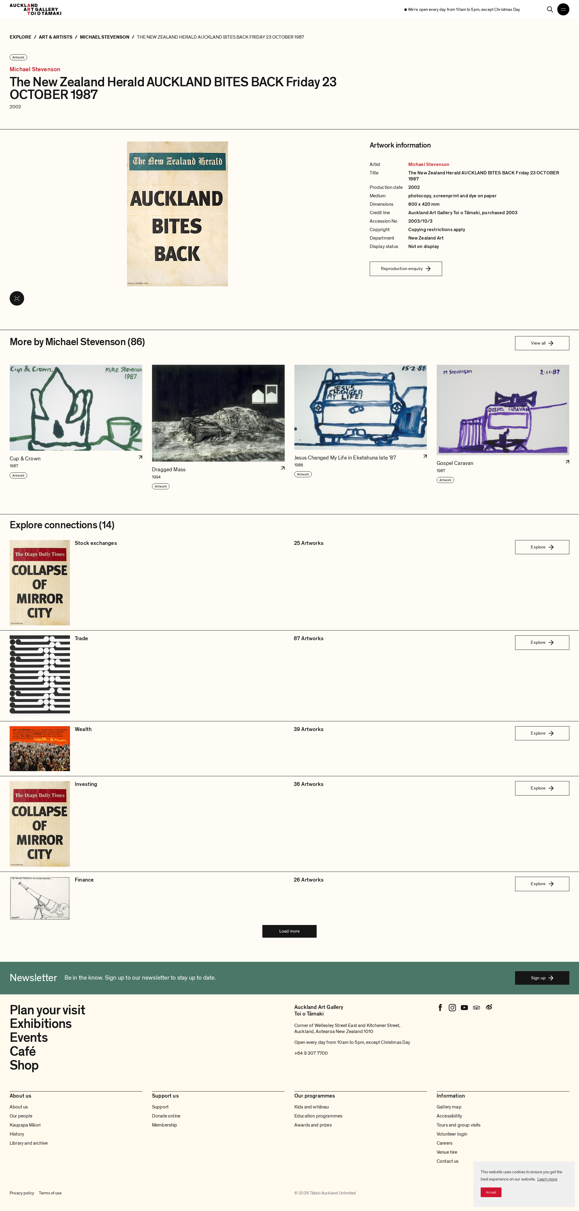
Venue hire (447, 1152)
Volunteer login (452, 1134)
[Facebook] (440, 1007)
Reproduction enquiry (402, 268)
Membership (164, 1125)
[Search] (550, 9)
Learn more (547, 1179)
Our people (21, 1116)
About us (19, 1107)
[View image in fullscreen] (17, 298)
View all (538, 343)
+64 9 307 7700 (311, 1053)
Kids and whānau (311, 1107)
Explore (538, 547)
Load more (289, 931)
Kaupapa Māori (25, 1125)
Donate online (166, 1116)
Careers (444, 1143)
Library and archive (29, 1143)
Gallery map (449, 1107)
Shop (24, 1065)
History (17, 1134)
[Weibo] (488, 1007)
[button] (76, 427)
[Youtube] (464, 1007)
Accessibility (449, 1116)
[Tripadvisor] (476, 1007)
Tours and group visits (459, 1125)
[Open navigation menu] (563, 9)
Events (29, 1037)
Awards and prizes (313, 1125)
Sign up (538, 978)
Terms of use (50, 1193)
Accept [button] (491, 1192)
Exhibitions (40, 1023)
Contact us (448, 1161)
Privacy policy (22, 1193)
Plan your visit (47, 1010)
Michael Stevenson (35, 69)
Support (160, 1107)
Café (23, 1051)
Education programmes (318, 1116)
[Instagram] (452, 1007)
